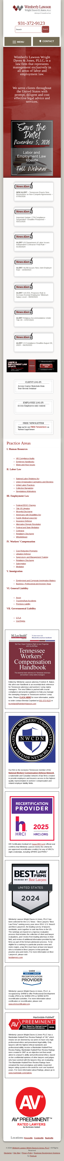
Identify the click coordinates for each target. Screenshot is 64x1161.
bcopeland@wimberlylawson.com (22, 704)
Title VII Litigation (23, 508)
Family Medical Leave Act (26, 518)
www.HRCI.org (38, 844)
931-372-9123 (31, 23)
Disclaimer (8, 1153)
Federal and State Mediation (27, 527)
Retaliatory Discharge (25, 534)
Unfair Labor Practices (25, 485)
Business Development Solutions (47, 1153)
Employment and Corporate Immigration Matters (36, 580)
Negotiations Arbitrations (26, 491)
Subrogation (21, 564)
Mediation (20, 567)
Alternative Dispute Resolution (28, 524)
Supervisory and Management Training (32, 557)
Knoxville (28, 1138)
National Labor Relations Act (27, 479)
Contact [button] (48, 41)
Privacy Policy (27, 1153)
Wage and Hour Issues (25, 465)
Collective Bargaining (24, 488)
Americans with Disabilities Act (28, 515)
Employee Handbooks (25, 462)
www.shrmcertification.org (19, 1004)
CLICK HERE (25, 697)
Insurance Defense (24, 521)
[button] (18, 41)
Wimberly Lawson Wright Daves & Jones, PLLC (30, 1148)
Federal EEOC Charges (26, 505)
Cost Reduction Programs (27, 551)
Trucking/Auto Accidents (26, 601)
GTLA (18, 618)
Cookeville (39, 1138)
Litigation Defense (23, 554)
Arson (18, 598)
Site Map (16, 1153)
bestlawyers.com (16, 957)
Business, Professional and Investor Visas (33, 584)
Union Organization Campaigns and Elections (34, 482)
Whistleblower (21, 537)
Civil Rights (20, 621)
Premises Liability (23, 604)
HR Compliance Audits (25, 458)
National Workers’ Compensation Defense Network (31, 773)
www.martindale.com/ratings (20, 1073)
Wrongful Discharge (24, 511)
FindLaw (33, 1156)
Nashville (49, 1138)
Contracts (20, 531)
